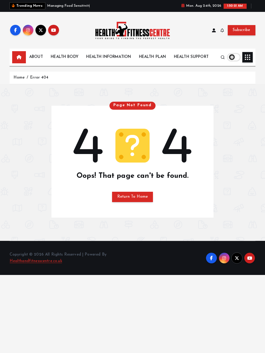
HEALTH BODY (64, 57)
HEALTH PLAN (152, 57)
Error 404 (39, 78)
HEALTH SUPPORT (191, 57)
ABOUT (36, 57)
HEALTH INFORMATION (108, 57)
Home (19, 78)
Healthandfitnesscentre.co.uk (36, 261)
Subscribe (241, 30)
